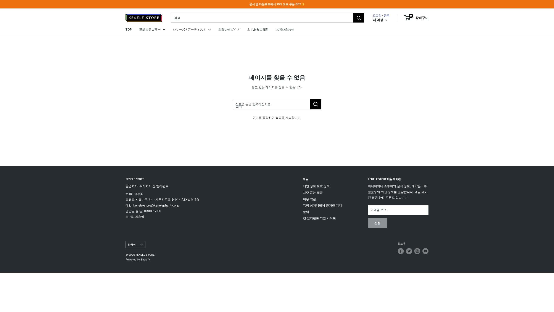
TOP (129, 29)
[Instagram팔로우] (417, 251)
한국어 (132, 244)
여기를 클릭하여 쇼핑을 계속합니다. (277, 117)
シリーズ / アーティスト (189, 29)
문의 (306, 212)
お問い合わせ (285, 29)
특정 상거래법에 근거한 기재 (322, 205)
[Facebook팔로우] (401, 251)
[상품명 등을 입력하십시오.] (315, 104)
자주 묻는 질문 (313, 192)
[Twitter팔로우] (409, 251)
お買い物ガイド (229, 29)
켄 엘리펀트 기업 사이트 (319, 218)
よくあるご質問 (257, 29)
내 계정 (378, 20)
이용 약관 (309, 199)
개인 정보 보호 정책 (316, 186)
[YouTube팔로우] (425, 251)
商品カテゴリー (150, 29)
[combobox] (262, 18)
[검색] (358, 18)
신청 (377, 223)
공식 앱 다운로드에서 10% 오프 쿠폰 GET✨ (277, 4)
